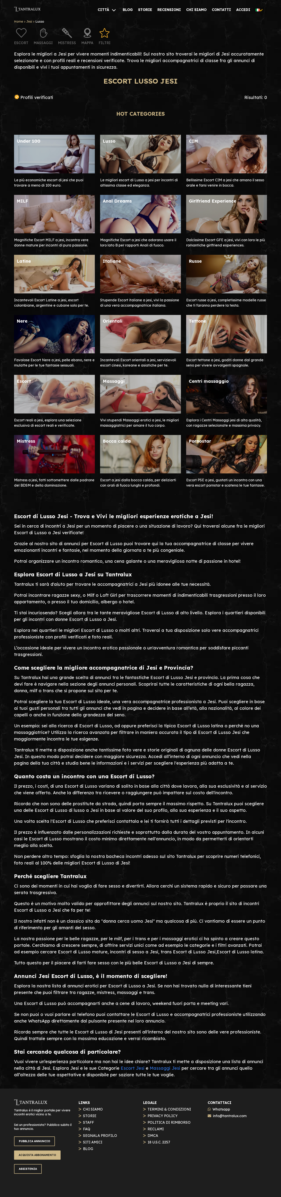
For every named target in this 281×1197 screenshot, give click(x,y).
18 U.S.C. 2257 (159, 1142)
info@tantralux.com (230, 1116)
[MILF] (54, 231)
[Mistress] (54, 471)
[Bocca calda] (140, 471)
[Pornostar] (226, 471)
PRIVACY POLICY (163, 1116)
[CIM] (226, 171)
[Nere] (54, 351)
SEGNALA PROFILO (100, 1135)
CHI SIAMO (93, 1109)
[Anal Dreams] (140, 231)
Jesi (29, 21)
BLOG (88, 1149)
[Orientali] (140, 351)
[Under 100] (54, 171)
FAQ (86, 1129)
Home (18, 21)
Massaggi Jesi (165, 1068)
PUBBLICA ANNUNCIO (34, 1141)
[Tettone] (226, 351)
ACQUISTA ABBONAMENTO (37, 1155)
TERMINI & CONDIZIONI (169, 1109)
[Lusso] (140, 171)
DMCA (153, 1135)
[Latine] (54, 292)
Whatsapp (221, 1109)
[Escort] (54, 412)
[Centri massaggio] (226, 412)
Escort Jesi (132, 1068)
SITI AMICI (92, 1142)
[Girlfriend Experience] (226, 231)
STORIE (89, 1116)
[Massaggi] (140, 412)
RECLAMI (156, 1129)
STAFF (88, 1122)
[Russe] (226, 292)
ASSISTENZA (28, 1168)
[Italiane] (140, 292)
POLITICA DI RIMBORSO (169, 1122)
